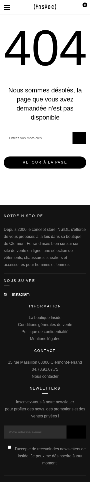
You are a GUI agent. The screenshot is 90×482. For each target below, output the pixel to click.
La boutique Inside (45, 317)
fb (6, 294)
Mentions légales (45, 339)
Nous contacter (45, 376)
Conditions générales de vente (45, 325)
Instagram (21, 294)
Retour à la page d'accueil (45, 164)
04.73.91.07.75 (45, 369)
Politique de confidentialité (45, 332)
